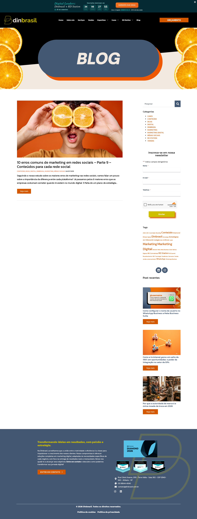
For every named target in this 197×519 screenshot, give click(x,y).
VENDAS (150, 140)
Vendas (176, 256)
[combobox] (158, 104)
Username (171, 256)
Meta (159, 250)
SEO (154, 256)
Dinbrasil (157, 236)
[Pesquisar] (178, 104)
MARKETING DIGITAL (155, 132)
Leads (171, 240)
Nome (145, 166)
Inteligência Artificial (161, 240)
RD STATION (152, 138)
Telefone (146, 190)
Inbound (149, 239)
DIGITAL (33, 171)
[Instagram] (165, 270)
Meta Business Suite (166, 250)
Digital (149, 237)
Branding (158, 233)
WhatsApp (160, 258)
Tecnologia (158, 256)
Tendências (165, 256)
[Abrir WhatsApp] (191, 513)
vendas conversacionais (149, 259)
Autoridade (152, 233)
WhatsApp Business (171, 259)
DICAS (28, 171)
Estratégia (166, 237)
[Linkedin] (158, 270)
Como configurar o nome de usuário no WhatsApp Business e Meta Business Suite (161, 313)
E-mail (146, 178)
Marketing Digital (157, 246)
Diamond (176, 233)
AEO (147, 233)
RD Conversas (153, 253)
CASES (150, 116)
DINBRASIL (40, 171)
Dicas (145, 237)
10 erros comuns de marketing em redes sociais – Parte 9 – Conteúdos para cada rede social (64, 164)
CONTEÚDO (21, 171)
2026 (144, 233)
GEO (144, 240)
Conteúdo (167, 232)
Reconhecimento (147, 256)
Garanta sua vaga (127, 5)
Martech (155, 250)
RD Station (163, 253)
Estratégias (174, 236)
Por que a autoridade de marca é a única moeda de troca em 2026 (159, 405)
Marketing (150, 244)
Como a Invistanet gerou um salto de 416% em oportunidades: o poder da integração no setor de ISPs (161, 359)
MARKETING (49, 171)
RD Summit (172, 253)
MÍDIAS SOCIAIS (59, 171)
